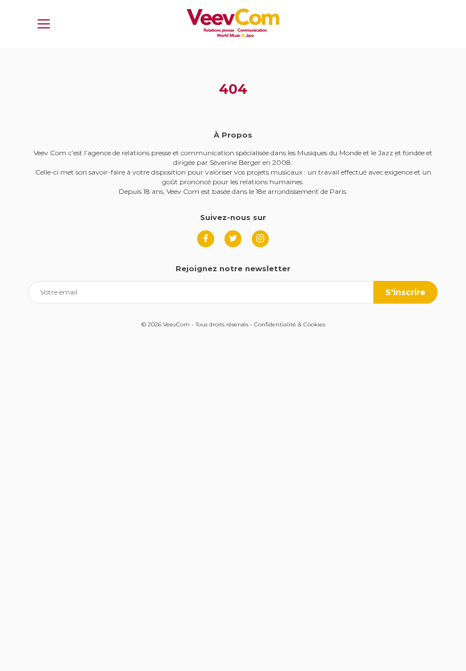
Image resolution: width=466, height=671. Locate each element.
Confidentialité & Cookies (289, 324)
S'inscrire (405, 292)
